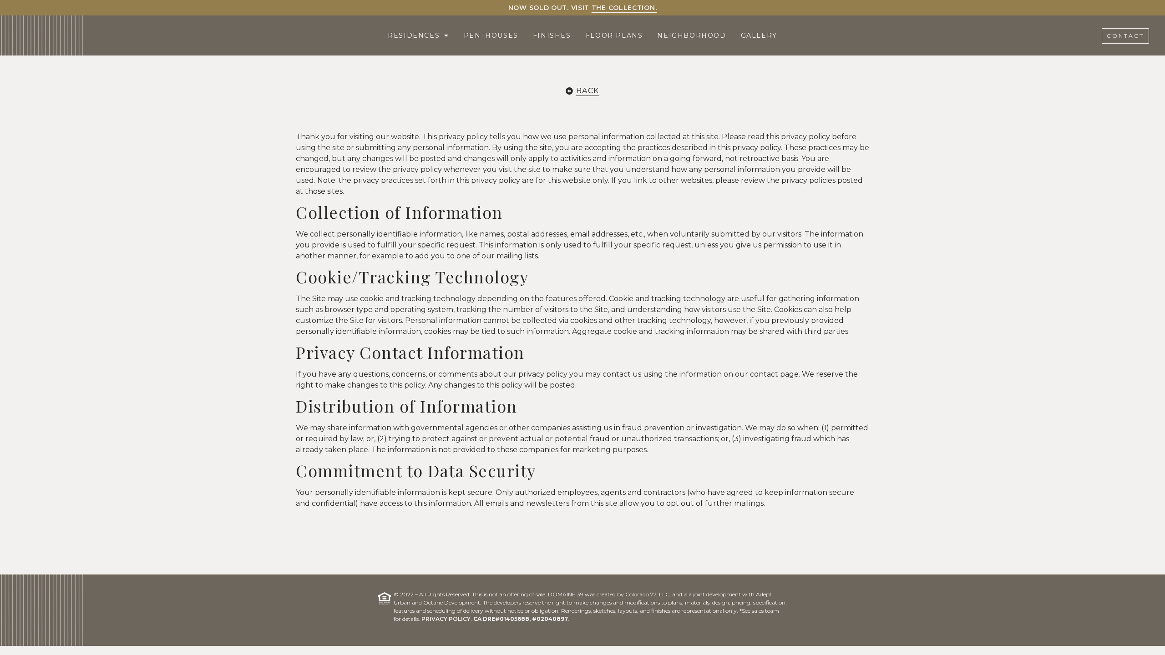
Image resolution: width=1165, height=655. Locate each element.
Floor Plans (614, 35)
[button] (1125, 36)
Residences (414, 35)
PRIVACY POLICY (446, 618)
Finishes (552, 35)
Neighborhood (691, 35)
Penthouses (491, 35)
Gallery (759, 35)
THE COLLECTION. (624, 8)
